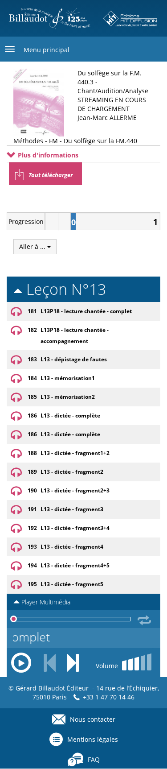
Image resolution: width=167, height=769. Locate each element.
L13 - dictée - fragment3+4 (75, 528)
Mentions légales (92, 739)
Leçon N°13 (64, 289)
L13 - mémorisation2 (68, 397)
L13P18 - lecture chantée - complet (86, 311)
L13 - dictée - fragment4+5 (75, 565)
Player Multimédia (45, 602)
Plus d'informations (47, 155)
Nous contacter (92, 719)
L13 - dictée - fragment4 (72, 546)
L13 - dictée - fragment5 (72, 584)
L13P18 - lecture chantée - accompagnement (75, 335)
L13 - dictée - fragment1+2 (75, 453)
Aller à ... (33, 246)
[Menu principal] (10, 49)
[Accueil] (83, 18)
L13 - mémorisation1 (68, 378)
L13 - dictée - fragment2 (72, 471)
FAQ (94, 759)
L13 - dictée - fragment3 (72, 509)
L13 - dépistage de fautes (74, 359)
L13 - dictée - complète (70, 415)
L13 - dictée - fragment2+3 (75, 490)
